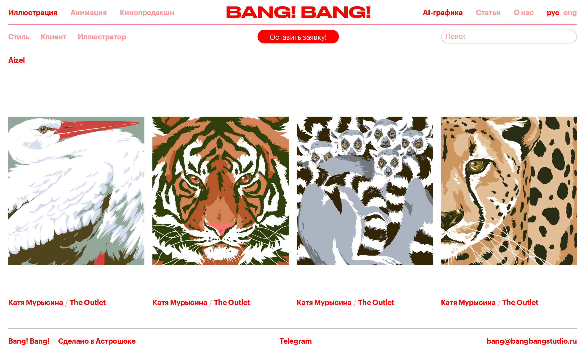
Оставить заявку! (298, 36)
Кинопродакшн (147, 12)
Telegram (295, 341)
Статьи (488, 12)
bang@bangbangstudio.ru (532, 341)
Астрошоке (116, 341)
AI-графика (443, 12)
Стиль (18, 36)
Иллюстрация (32, 12)
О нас (524, 12)
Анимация (88, 12)
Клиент (53, 36)
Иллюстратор (102, 36)
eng (570, 12)
